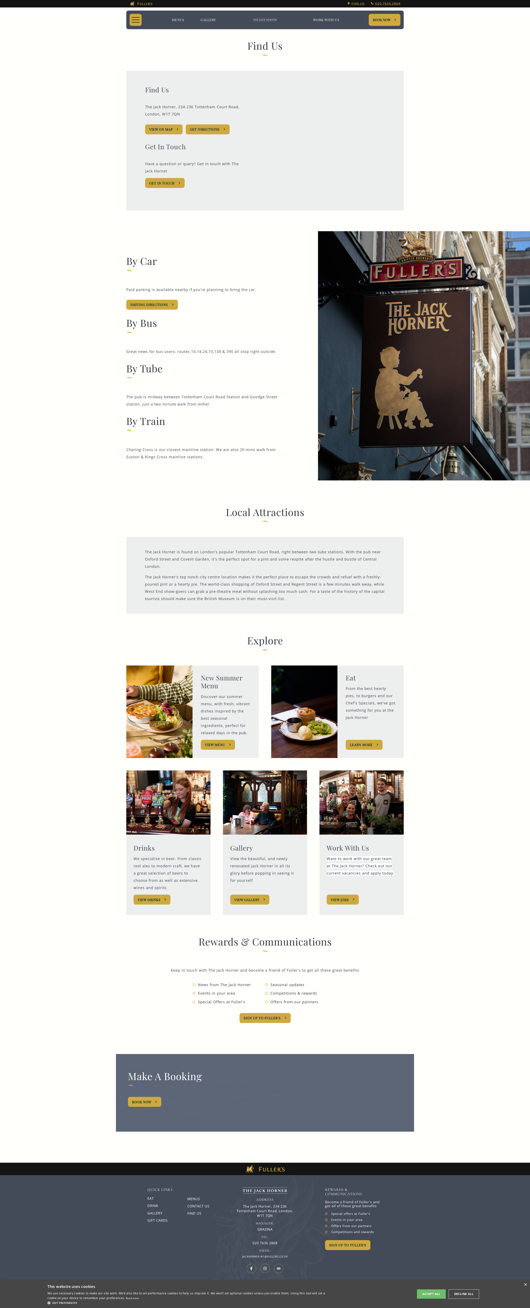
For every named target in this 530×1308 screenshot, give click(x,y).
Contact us (198, 1206)
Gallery (155, 1213)
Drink (152, 1205)
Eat (150, 1198)
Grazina (265, 1229)
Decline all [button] (463, 1294)
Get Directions (205, 129)
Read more (132, 1298)
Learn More (361, 744)
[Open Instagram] (265, 1268)
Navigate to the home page (265, 19)
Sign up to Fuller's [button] (347, 1245)
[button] (188, 1302)
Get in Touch (162, 183)
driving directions (149, 304)
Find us (358, 3)
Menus (178, 20)
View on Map (161, 129)
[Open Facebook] (251, 1268)
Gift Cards (157, 1220)
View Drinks (149, 900)
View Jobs (340, 900)
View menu (215, 744)
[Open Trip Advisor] (278, 1268)
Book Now (381, 20)
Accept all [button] (431, 1294)
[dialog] (265, 1294)
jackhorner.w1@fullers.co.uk (265, 1256)
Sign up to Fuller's (262, 1018)
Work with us (326, 20)
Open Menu (136, 20)
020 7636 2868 (387, 3)
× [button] (525, 1284)
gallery (208, 20)
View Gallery (246, 900)
